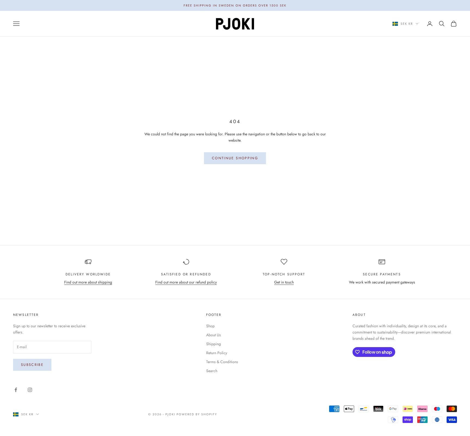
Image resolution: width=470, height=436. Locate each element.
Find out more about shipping (88, 282)
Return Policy (216, 353)
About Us (213, 335)
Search (211, 370)
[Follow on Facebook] (15, 390)
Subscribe (32, 364)
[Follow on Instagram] (30, 390)
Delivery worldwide (88, 274)
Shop (210, 326)
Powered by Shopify (197, 414)
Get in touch (284, 282)
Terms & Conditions (222, 362)
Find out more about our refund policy (186, 282)
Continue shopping (235, 158)
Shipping (213, 344)
